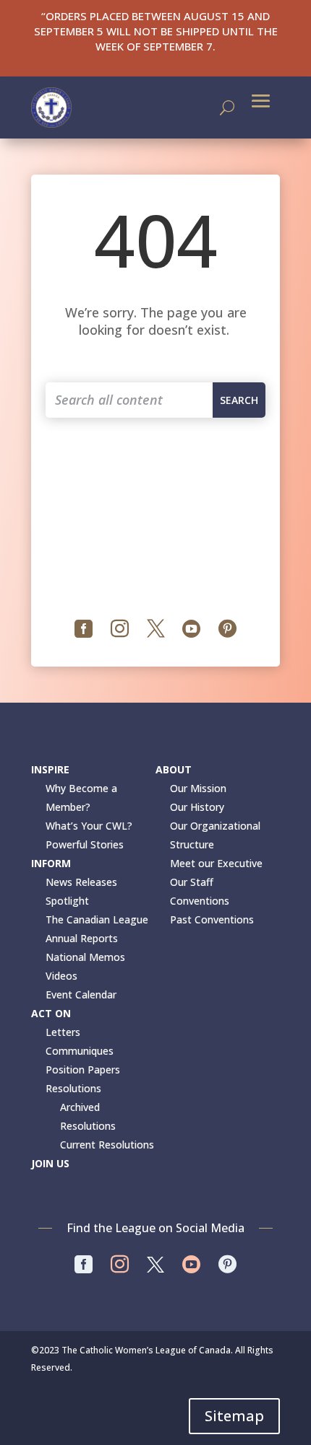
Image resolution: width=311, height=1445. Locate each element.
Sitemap (234, 1416)
